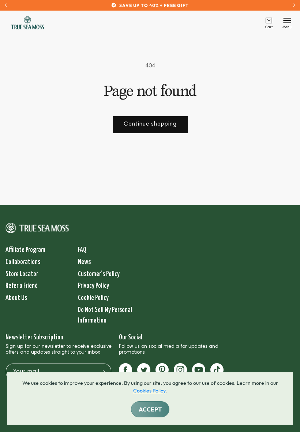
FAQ (82, 249)
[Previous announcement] (6, 5)
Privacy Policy (93, 285)
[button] (269, 23)
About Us (16, 297)
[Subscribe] (103, 371)
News (84, 261)
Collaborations (22, 261)
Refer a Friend (21, 285)
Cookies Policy (149, 390)
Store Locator (21, 274)
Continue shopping (150, 124)
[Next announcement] (294, 5)
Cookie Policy (93, 297)
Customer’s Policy (99, 274)
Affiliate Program (25, 249)
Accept (150, 409)
